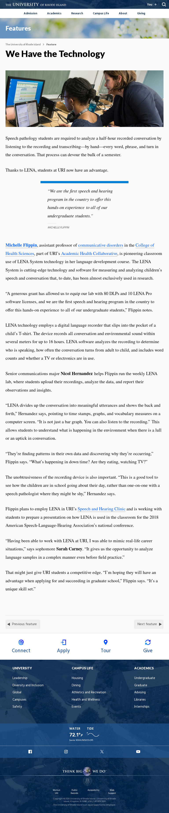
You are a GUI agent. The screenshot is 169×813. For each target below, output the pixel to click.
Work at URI (56, 792)
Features (18, 28)
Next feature (147, 624)
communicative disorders (100, 245)
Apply (63, 651)
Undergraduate (144, 678)
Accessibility (93, 790)
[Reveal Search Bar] (164, 4)
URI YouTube (138, 751)
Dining (76, 685)
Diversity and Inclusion (28, 685)
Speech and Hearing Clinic (101, 509)
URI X (102, 751)
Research (77, 13)
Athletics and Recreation (89, 692)
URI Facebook (30, 751)
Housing (77, 678)
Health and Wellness (86, 699)
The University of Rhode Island (23, 44)
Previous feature (24, 624)
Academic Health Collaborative (88, 253)
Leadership (20, 678)
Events (76, 706)
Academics (54, 13)
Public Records (74, 792)
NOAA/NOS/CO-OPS (84, 740)
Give (147, 651)
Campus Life (101, 13)
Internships (141, 706)
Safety (17, 706)
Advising (140, 692)
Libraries (140, 699)
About (123, 13)
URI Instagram (66, 751)
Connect (21, 651)
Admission (30, 13)
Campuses (19, 699)
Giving (141, 13)
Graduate (140, 685)
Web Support (112, 792)
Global (17, 692)
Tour (106, 651)
